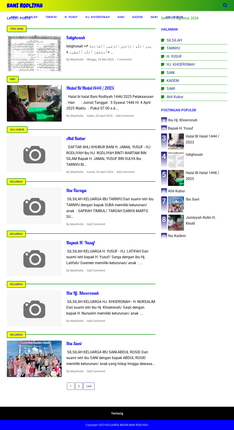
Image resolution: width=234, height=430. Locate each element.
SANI (120, 17)
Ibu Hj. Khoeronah (82, 293)
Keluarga (16, 181)
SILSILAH (31, 17)
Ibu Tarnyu (76, 190)
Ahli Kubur (17, 129)
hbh (12, 79)
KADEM (137, 17)
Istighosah (75, 37)
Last (89, 386)
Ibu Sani (73, 343)
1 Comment (124, 59)
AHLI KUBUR (174, 17)
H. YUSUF (71, 17)
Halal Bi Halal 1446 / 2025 (90, 88)
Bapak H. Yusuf (80, 242)
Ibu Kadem (177, 236)
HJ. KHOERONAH (97, 17)
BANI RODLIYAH (25, 5)
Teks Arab (16, 28)
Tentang (117, 413)
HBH (14, 17)
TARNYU (51, 17)
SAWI (154, 17)
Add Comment (125, 115)
